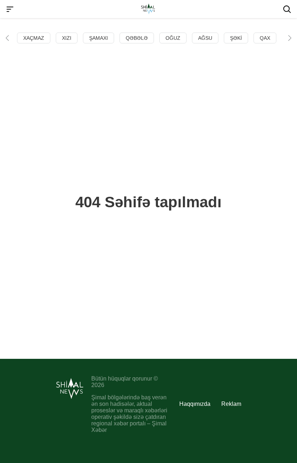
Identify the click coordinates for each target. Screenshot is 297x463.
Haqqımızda (194, 404)
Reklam (231, 404)
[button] (7, 38)
